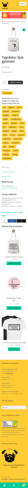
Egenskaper (15, 111)
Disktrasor (6, 111)
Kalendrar (14, 123)
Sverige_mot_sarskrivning (9, 188)
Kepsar (22, 123)
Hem (5, 21)
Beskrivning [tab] (5, 167)
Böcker (19, 107)
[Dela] (12, 221)
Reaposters (21, 135)
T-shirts (15, 150)
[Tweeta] (21, 221)
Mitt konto (4, 485)
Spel (4, 146)
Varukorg (22, 484)
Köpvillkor (5, 479)
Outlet (5, 135)
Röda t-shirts (6, 139)
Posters (12, 135)
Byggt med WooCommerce (17, 479)
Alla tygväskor (7, 93)
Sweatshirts (6, 150)
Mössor (22, 131)
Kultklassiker (12, 127)
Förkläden (6, 115)
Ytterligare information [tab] (8, 172)
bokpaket (11, 107)
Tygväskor (6, 154)
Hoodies (5, 119)
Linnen (21, 127)
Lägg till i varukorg (15, 82)
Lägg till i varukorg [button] (14, 263)
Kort (4, 127)
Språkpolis (12, 146)
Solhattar (6, 142)
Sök (14, 485)
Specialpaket (15, 142)
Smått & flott (17, 139)
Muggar (14, 131)
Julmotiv (5, 123)
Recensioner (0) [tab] (6, 176)
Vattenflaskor (7, 158)
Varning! (14, 154)
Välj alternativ (14, 349)
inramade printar (16, 119)
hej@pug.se (9, 373)
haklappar (15, 115)
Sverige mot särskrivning (13, 21)
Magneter (6, 131)
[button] (24, 30)
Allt (4, 107)
